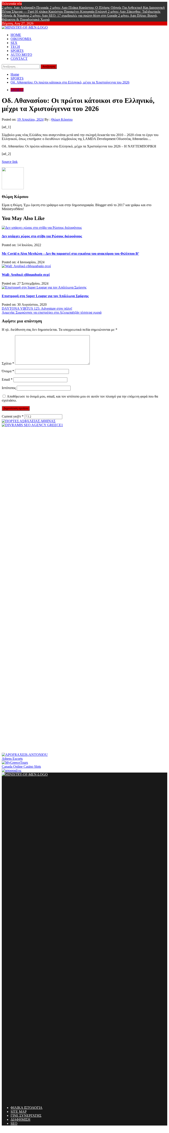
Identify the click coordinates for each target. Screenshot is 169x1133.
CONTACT (19, 58)
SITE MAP (19, 1111)
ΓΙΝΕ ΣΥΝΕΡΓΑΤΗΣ (26, 1115)
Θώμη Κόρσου (62, 119)
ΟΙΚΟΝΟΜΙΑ (21, 39)
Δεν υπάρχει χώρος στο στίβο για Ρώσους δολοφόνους (42, 236)
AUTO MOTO (21, 54)
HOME (16, 35)
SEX (14, 43)
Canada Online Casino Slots (21, 766)
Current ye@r (13, 416)
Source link (10, 162)
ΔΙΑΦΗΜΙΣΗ (20, 1119)
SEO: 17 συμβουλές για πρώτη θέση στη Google (74, 15)
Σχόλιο (8, 363)
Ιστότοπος (9, 388)
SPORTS (17, 51)
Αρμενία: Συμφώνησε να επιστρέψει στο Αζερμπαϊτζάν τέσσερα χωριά (51, 312)
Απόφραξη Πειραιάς (26, 7)
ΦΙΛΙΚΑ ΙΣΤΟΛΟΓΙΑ (26, 1107)
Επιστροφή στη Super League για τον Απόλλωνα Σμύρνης (45, 296)
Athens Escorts (12, 758)
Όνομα (8, 371)
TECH (15, 47)
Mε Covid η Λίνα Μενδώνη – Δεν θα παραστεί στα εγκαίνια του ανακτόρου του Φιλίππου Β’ (70, 253)
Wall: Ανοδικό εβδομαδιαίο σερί (26, 274)
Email (7, 379)
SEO (14, 1123)
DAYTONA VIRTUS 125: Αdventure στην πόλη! (37, 308)
